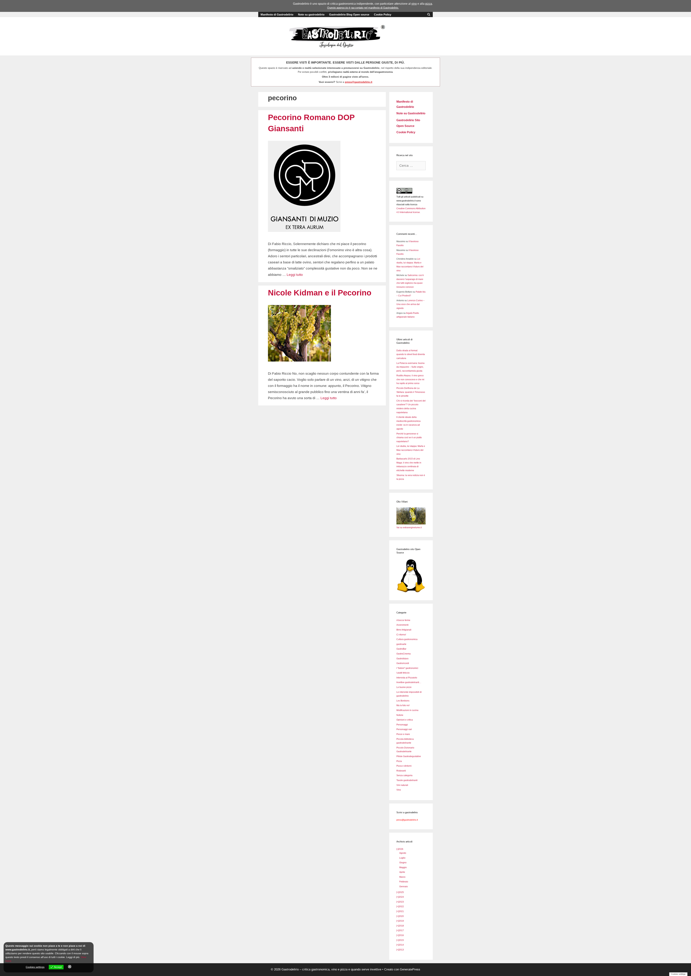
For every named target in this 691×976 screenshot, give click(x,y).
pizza (428, 3)
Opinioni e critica (404, 720)
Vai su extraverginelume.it (409, 527)
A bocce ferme (403, 620)
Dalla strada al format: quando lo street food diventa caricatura (410, 354)
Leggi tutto (295, 275)
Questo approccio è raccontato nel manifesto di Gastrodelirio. (363, 7)
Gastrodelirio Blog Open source (349, 14)
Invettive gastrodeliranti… (408, 682)
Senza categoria (404, 775)
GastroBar (401, 649)
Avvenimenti (402, 625)
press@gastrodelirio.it (358, 81)
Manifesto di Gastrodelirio (277, 14)
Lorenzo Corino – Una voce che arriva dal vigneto (410, 304)
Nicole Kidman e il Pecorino (319, 292)
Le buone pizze (404, 687)
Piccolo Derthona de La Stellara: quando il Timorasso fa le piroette (410, 392)
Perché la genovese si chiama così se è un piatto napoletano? (409, 437)
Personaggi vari (404, 729)
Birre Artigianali (403, 630)
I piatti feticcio (403, 673)
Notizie (399, 715)
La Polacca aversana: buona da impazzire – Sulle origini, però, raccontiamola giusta (410, 367)
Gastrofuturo (402, 658)
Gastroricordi (402, 663)
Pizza (399, 761)
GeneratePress (410, 969)
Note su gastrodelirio (311, 14)
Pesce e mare (403, 734)
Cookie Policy (382, 14)
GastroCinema (403, 653)
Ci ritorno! (401, 634)
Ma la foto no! (403, 705)
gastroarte (401, 644)
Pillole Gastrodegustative (408, 756)
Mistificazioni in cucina (407, 710)
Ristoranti (401, 770)
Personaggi (402, 724)
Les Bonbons (402, 700)
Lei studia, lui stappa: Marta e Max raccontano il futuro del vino (410, 450)
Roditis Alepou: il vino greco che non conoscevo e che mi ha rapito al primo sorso (410, 379)
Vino (398, 790)
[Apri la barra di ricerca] (429, 14)
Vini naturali (402, 785)
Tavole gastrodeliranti (406, 780)
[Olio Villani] (411, 523)
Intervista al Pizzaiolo (406, 677)
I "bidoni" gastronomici (407, 668)
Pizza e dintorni (404, 766)
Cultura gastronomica (406, 639)
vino (414, 3)
